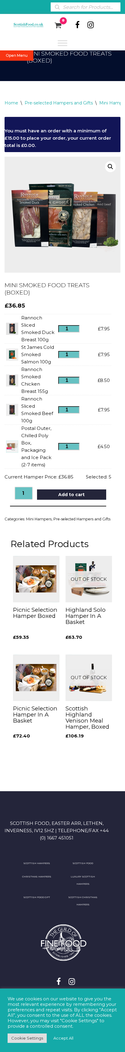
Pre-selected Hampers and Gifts (59, 103)
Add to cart (71, 494)
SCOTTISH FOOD (83, 863)
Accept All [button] (63, 1038)
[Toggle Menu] (62, 43)
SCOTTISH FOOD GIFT (36, 897)
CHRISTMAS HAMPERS (36, 876)
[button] (110, 166)
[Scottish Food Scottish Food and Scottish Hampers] (25, 25)
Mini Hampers (39, 519)
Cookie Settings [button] (27, 1038)
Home (11, 103)
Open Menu (17, 55)
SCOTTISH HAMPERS (36, 863)
